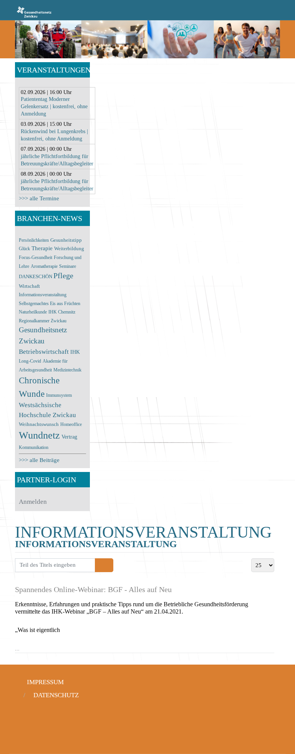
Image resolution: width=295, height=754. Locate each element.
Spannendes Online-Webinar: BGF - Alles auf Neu (93, 589)
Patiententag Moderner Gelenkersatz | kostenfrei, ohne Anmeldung (54, 106)
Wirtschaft (29, 286)
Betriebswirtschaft (44, 351)
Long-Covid (30, 361)
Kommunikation (33, 447)
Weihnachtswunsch (39, 424)
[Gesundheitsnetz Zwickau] (34, 11)
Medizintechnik (67, 370)
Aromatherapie (44, 266)
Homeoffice (71, 424)
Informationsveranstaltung (42, 294)
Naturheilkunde (33, 312)
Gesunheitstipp (66, 240)
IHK (75, 352)
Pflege (63, 275)
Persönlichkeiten (34, 240)
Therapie (42, 248)
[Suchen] (99, 565)
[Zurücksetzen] (108, 565)
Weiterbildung (69, 248)
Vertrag (69, 437)
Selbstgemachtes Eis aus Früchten (49, 303)
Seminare (67, 266)
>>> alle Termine (39, 198)
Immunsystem (59, 395)
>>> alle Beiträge (39, 460)
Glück (24, 248)
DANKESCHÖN (36, 276)
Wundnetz (39, 435)
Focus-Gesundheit (35, 257)
